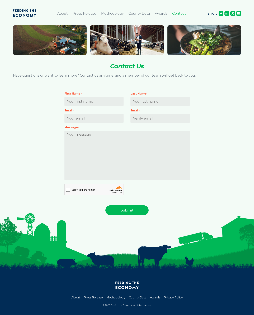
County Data (139, 13)
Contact (179, 13)
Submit (127, 210)
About (62, 13)
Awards (161, 13)
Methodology (112, 13)
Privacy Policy (173, 297)
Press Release (84, 13)
